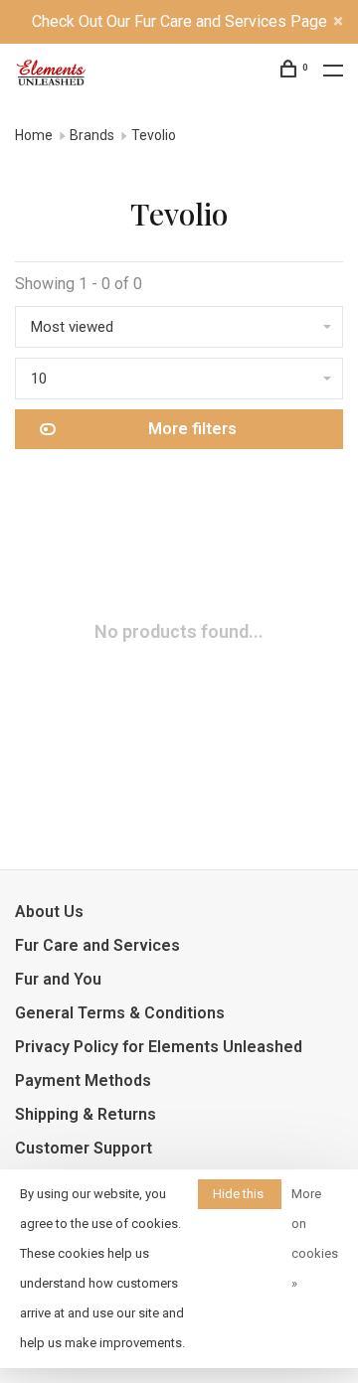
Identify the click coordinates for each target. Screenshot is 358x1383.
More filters (192, 428)
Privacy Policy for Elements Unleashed (158, 1046)
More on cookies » (314, 1238)
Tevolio (153, 135)
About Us (49, 911)
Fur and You (58, 979)
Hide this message (240, 1197)
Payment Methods (83, 1080)
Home (34, 135)
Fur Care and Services (97, 945)
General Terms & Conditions (120, 1012)
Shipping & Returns (85, 1114)
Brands (92, 135)
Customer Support (83, 1148)
